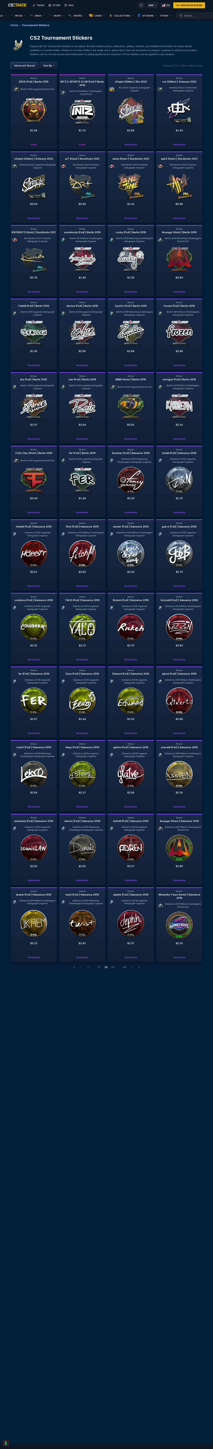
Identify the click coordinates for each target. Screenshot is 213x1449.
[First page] (74, 967)
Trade (40, 5)
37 (99, 967)
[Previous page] (80, 967)
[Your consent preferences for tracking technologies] (6, 1443)
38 (106, 967)
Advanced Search (24, 65)
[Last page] (139, 967)
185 (124, 967)
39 (112, 967)
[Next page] (132, 967)
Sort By (48, 65)
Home (14, 25)
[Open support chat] (141, 5)
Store (56, 5)
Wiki (71, 5)
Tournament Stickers (35, 25)
